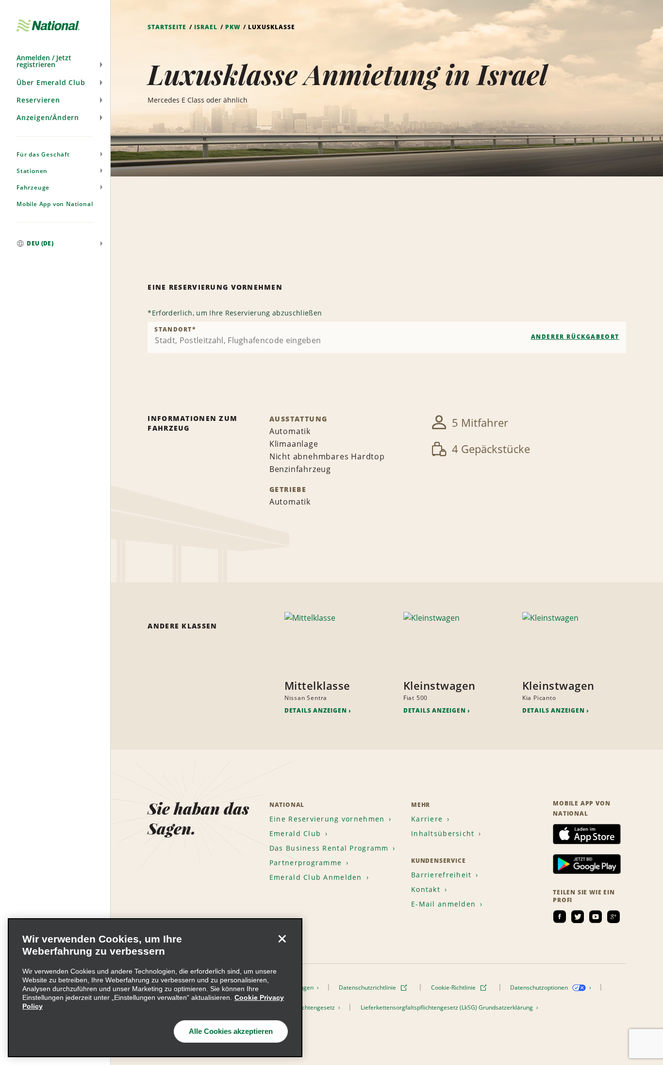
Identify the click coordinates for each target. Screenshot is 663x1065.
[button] (55, 61)
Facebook (559, 917)
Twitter (577, 917)
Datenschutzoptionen (539, 987)
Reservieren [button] (38, 100)
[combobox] (387, 337)
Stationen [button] (32, 171)
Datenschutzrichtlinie (368, 987)
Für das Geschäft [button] (43, 154)
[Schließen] (282, 938)
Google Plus (613, 917)
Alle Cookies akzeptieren (231, 1031)
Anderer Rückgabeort (575, 336)
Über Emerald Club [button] (51, 82)
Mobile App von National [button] (55, 204)
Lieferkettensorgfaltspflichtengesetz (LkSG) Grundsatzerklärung (447, 1007)
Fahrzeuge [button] (33, 187)
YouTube (595, 917)
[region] (155, 987)
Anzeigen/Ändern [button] (48, 117)
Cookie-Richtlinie (454, 987)
